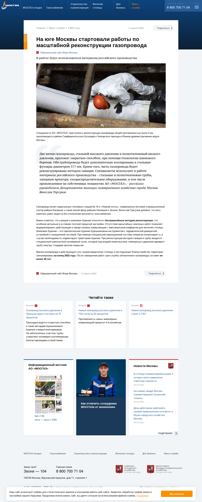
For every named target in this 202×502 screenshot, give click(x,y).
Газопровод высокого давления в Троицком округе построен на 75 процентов (44, 314)
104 (43, 471)
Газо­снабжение (58, 453)
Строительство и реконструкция (90, 453)
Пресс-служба (171, 453)
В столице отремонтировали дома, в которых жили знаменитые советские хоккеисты (153, 377)
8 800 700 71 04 (178, 7)
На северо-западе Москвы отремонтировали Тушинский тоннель (149, 394)
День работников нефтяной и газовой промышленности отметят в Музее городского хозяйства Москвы (153, 413)
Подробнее (143, 495)
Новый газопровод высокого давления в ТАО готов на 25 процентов (100, 312)
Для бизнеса (149, 453)
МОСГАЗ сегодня (33, 453)
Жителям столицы (124, 453)
